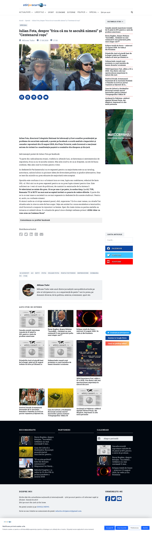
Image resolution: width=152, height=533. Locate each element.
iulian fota (53, 273)
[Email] (45, 97)
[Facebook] (21, 97)
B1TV (37, 273)
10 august (24, 273)
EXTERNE (71, 12)
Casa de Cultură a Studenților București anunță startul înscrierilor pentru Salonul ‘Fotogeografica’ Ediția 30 (59, 413)
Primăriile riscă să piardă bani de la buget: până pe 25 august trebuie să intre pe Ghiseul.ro (31, 362)
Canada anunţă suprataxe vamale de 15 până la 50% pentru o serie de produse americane (29, 333)
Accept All (109, 528)
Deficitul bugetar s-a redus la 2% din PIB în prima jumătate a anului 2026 (44, 473)
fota (44, 273)
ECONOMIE (60, 12)
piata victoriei (68, 273)
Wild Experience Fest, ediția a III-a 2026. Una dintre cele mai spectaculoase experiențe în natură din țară (89, 381)
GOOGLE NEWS (43, 507)
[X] (27, 97)
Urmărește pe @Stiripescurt (119, 333)
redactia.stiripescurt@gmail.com (68, 511)
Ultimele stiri (114, 22)
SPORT (51, 12)
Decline (145, 528)
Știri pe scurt (105, 12)
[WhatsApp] (39, 97)
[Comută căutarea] (132, 12)
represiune (83, 273)
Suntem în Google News (117, 338)
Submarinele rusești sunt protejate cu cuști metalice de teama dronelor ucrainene (59, 362)
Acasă (21, 20)
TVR (25, 276)
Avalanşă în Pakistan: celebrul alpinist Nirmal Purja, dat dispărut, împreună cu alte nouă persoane (89, 411)
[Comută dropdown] (32, 12)
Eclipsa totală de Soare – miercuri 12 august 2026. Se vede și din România (87, 331)
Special (27, 20)
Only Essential (121, 528)
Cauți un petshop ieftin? (117, 343)
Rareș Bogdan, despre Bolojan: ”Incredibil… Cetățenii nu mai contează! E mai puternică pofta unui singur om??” (60, 332)
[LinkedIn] (33, 97)
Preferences (135, 528)
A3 (32, 273)
